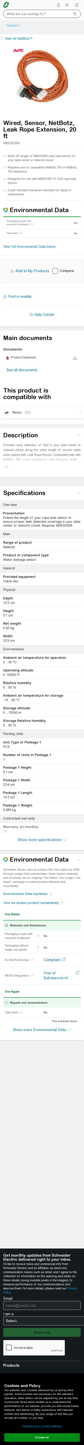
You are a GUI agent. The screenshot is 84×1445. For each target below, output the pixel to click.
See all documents (22, 370)
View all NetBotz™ (19, 38)
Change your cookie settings (42, 1426)
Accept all (42, 1437)
